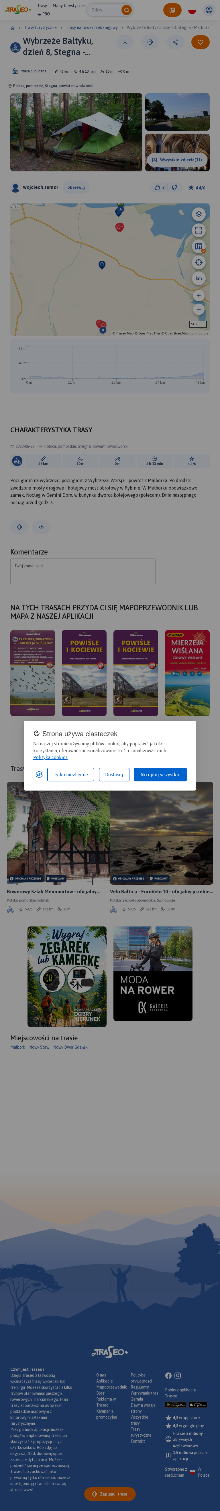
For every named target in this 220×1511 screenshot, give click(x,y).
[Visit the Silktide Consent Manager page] (39, 774)
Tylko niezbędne (71, 774)
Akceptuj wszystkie (160, 774)
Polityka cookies (50, 757)
